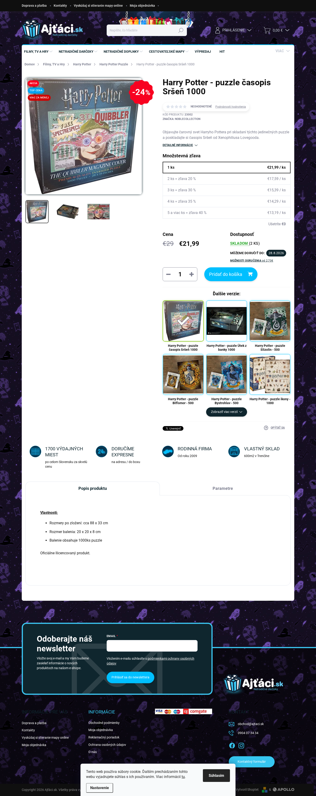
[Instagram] (241, 744)
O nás (92, 752)
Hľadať (181, 30)
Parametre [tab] (223, 488)
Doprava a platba (34, 5)
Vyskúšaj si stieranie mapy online (98, 5)
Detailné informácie (178, 145)
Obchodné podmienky (104, 723)
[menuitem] (39, 51)
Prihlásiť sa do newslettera (130, 677)
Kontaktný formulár (252, 761)
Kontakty (60, 5)
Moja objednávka (142, 5)
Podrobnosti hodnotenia (230, 106)
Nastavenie (99, 788)
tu (183, 777)
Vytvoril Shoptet (247, 789)
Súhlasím (216, 775)
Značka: (181, 119)
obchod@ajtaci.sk (251, 724)
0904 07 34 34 (248, 733)
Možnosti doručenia (251, 260)
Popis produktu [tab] (92, 488)
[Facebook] (232, 744)
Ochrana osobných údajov (107, 745)
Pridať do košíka (225, 274)
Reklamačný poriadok (103, 737)
